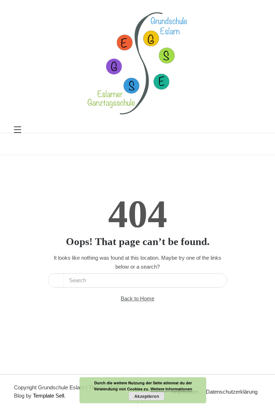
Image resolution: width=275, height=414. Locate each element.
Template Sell (48, 396)
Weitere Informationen (171, 388)
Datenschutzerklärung (231, 392)
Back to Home (137, 298)
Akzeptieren (146, 396)
